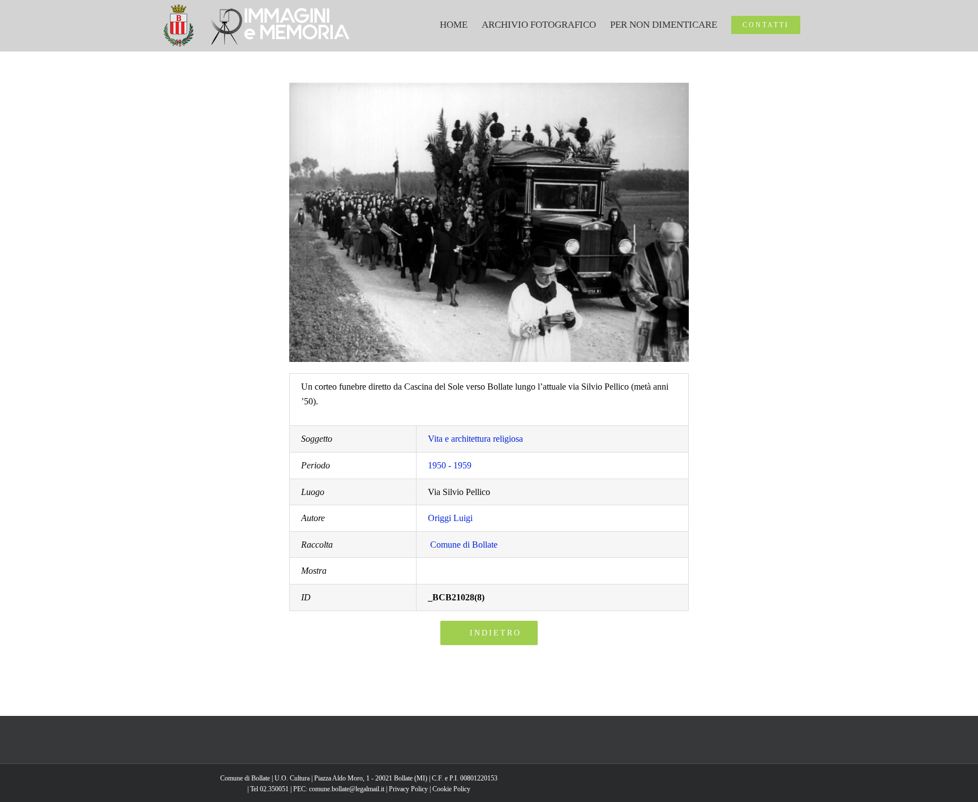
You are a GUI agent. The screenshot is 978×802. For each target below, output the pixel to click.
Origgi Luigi (450, 518)
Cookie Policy (451, 789)
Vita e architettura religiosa (475, 438)
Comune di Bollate (463, 544)
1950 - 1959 (449, 465)
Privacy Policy (408, 789)
